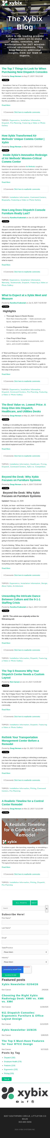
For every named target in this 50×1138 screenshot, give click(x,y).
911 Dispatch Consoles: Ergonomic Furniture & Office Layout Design (23, 1015)
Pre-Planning (15, 123)
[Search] (46, 908)
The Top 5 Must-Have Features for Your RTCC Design (23, 1042)
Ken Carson (15, 682)
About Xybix (7, 586)
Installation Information (30, 120)
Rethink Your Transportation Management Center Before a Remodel (20, 741)
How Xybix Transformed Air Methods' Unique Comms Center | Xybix (23, 139)
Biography (6, 200)
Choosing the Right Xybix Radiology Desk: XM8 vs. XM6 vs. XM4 (23, 998)
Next (34, 903)
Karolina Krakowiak (18, 218)
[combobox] (23, 908)
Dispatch (5, 123)
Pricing (44, 464)
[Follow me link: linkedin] (22, 1102)
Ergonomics (15, 120)
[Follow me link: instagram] (33, 1102)
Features (9, 1065)
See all (6, 1079)
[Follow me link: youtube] (17, 1102)
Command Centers (38, 197)
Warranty (5, 282)
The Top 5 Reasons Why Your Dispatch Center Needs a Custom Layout (23, 674)
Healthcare (35, 464)
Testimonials (15, 282)
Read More (6, 105)
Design (44, 583)
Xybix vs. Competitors (36, 467)
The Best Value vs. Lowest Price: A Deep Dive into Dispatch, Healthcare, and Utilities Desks (24, 408)
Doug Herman (15, 76)
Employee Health (13, 1062)
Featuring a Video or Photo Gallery (26, 200)
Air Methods (30, 166)
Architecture (18, 586)
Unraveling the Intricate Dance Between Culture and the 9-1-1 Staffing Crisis (21, 599)
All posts (21, 903)
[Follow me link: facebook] (28, 1102)
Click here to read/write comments (27, 112)
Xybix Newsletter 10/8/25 (19, 1029)
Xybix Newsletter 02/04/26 (20, 984)
